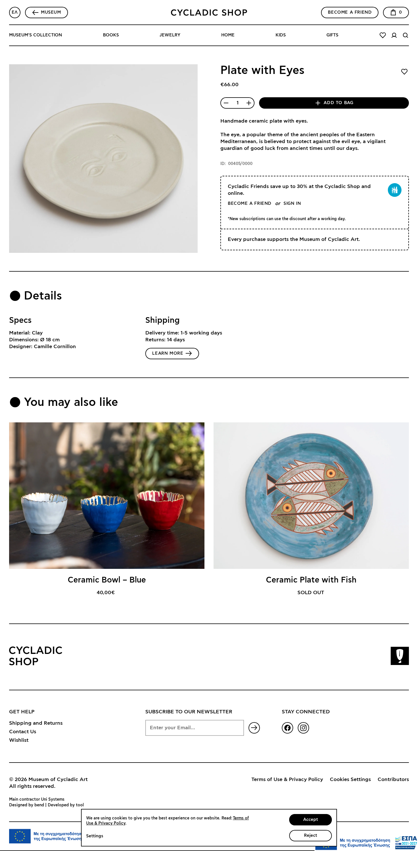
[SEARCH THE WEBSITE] (405, 35)
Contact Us (22, 731)
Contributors (393, 779)
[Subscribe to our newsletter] (254, 728)
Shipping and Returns (36, 723)
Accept (310, 819)
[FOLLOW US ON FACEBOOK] (287, 728)
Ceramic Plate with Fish (311, 580)
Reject (310, 835)
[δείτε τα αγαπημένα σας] (382, 35)
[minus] (226, 103)
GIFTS (332, 35)
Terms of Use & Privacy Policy (287, 779)
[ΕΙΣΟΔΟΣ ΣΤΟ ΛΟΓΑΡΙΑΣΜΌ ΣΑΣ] (394, 35)
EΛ (15, 12)
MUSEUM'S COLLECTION (35, 35)
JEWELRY (170, 35)
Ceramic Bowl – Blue (107, 580)
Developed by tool (66, 805)
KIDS (281, 35)
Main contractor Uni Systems (37, 800)
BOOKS (111, 35)
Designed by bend (26, 805)
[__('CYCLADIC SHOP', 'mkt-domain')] (209, 12)
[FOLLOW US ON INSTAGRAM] (303, 728)
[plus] (248, 103)
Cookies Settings (350, 779)
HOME (228, 35)
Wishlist (18, 740)
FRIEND (350, 12)
